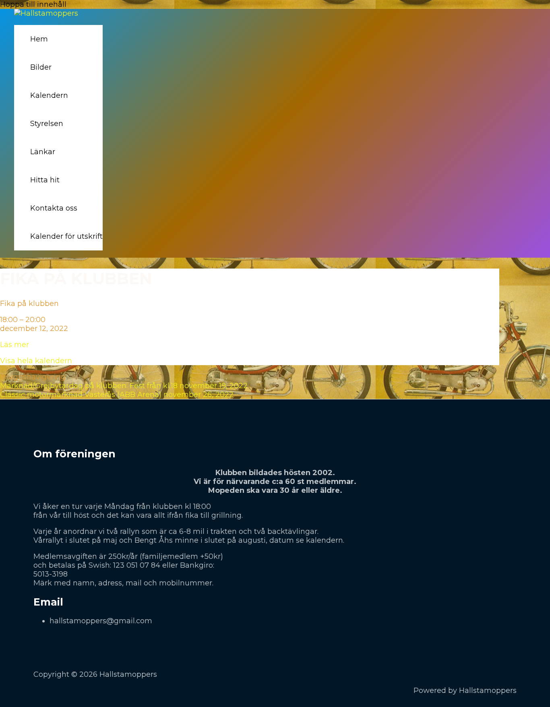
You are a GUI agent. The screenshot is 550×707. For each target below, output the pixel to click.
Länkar (42, 151)
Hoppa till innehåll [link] (33, 4)
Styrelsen (46, 123)
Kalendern (49, 95)
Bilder (41, 67)
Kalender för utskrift (66, 236)
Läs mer (14, 344)
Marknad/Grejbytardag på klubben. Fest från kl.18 (124, 385)
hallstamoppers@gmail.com (101, 620)
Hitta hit (45, 180)
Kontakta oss (53, 208)
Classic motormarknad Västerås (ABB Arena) (117, 394)
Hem (39, 39)
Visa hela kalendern (36, 360)
